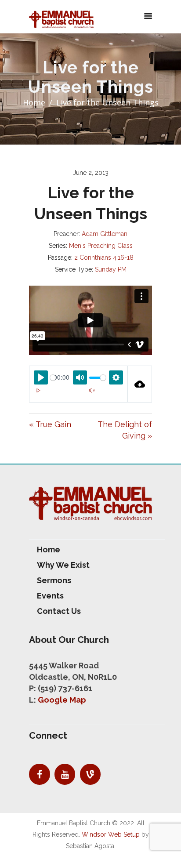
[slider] (53, 378)
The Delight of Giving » (125, 430)
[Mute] (91, 390)
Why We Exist (63, 564)
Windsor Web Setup (111, 834)
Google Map (62, 699)
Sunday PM (111, 269)
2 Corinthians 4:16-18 (104, 257)
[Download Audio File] (140, 384)
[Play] (38, 390)
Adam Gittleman (104, 233)
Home (34, 102)
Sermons (54, 580)
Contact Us (59, 611)
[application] (78, 395)
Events (50, 595)
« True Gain (50, 424)
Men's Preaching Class (101, 245)
